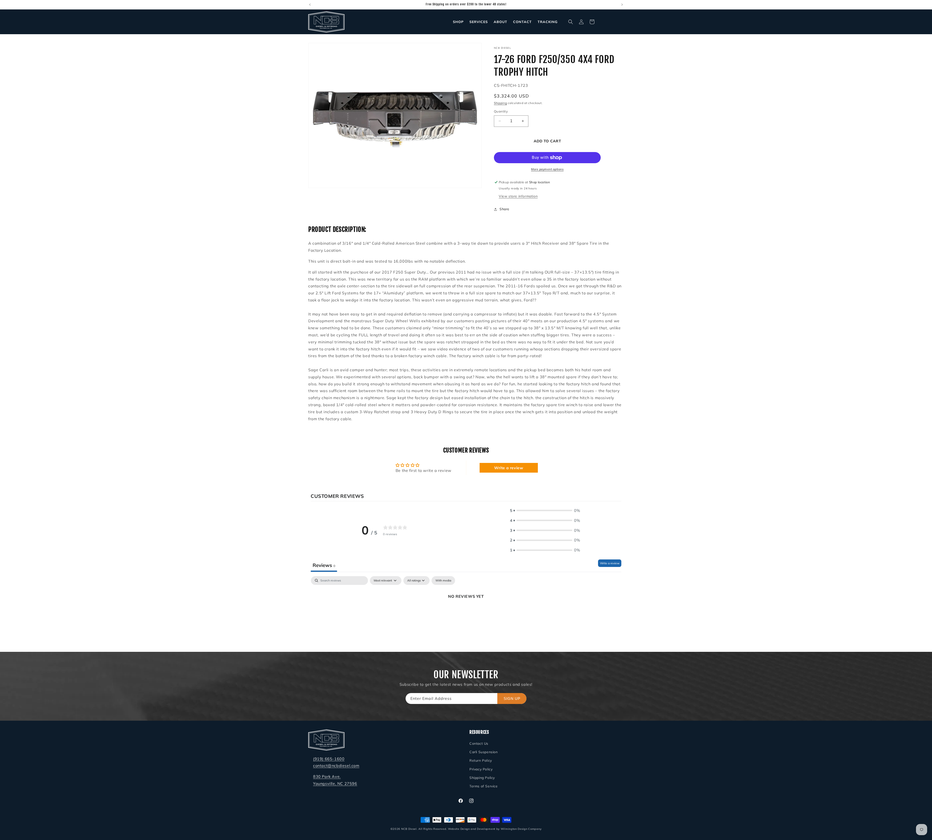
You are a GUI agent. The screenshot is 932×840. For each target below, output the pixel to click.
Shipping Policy (482, 777)
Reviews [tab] (324, 565)
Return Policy (480, 760)
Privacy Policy (480, 769)
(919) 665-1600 (328, 758)
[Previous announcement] (310, 4)
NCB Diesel (409, 829)
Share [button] (504, 209)
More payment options (547, 169)
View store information (518, 196)
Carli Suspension (483, 752)
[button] (570, 21)
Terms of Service (483, 786)
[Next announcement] (622, 4)
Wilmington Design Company (521, 829)
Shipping (500, 103)
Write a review (508, 467)
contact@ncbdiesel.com (336, 765)
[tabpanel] (466, 612)
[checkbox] (443, 580)
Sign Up (512, 698)
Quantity (501, 111)
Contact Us (478, 743)
